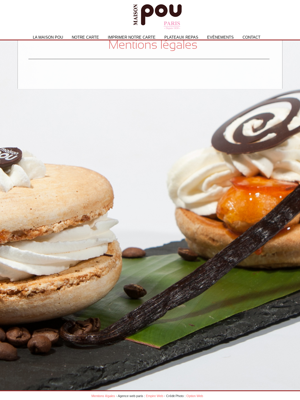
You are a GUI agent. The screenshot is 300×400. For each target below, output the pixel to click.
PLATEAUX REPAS (181, 37)
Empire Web (154, 396)
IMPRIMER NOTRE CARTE (132, 37)
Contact (251, 37)
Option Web (194, 396)
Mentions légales (103, 396)
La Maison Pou (48, 37)
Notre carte (85, 37)
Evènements (220, 37)
